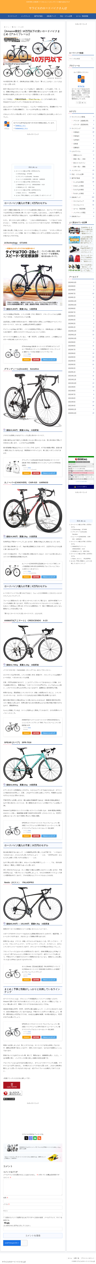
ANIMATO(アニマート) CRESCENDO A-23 (31, 184)
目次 (30, 167)
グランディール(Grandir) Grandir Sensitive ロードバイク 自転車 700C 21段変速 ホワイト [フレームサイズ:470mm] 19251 (41, 462)
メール (6, 1204)
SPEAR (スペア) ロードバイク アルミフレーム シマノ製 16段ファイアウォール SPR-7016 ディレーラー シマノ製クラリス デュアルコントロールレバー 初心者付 (41, 825)
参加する (91, 483)
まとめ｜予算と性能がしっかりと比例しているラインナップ (33, 195)
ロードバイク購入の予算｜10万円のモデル (28, 190)
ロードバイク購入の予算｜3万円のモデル (28, 171)
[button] (92, 59)
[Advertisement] (32, 149)
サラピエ (81, 86)
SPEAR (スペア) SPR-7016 (25, 187)
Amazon (26, 359)
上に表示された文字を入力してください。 (17, 1225)
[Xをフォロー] (26, 1138)
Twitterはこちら (20, 125)
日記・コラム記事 (9, 1099)
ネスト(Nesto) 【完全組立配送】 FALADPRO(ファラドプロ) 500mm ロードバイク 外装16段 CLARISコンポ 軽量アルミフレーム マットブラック (41, 969)
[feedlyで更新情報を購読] (35, 1138)
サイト (5, 1211)
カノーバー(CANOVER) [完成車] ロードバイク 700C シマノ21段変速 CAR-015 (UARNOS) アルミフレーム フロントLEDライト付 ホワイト (41, 566)
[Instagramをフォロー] (31, 1138)
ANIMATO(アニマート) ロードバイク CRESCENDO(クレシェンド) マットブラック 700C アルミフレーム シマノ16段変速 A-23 (41, 722)
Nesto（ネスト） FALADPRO (26, 192)
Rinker (29, 354)
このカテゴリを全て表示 (81, 481)
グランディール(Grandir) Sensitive (28, 176)
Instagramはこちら (21, 128)
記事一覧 (76, 1258)
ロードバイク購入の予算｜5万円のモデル (28, 182)
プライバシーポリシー (87, 1258)
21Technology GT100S (24, 174)
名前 (5, 1197)
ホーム (70, 1258)
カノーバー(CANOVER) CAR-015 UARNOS (31, 179)
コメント (7, 1177)
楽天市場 (36, 359)
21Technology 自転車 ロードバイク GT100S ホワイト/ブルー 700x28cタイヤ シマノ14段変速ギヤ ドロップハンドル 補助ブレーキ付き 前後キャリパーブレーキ (41, 349)
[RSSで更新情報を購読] (39, 1138)
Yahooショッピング (49, 359)
